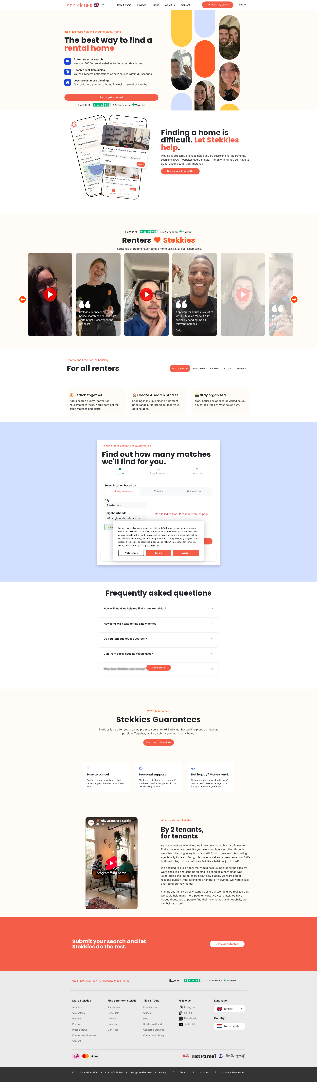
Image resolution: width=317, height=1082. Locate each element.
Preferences (131, 552)
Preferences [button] (153, 545)
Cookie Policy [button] (163, 542)
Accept (186, 552)
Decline (158, 552)
